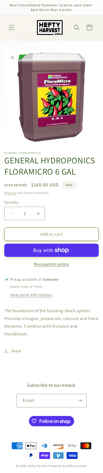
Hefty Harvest (37, 466)
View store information (31, 294)
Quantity (11, 202)
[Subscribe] (80, 400)
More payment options (51, 264)
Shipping (10, 193)
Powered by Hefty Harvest (68, 466)
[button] (11, 27)
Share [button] (16, 350)
